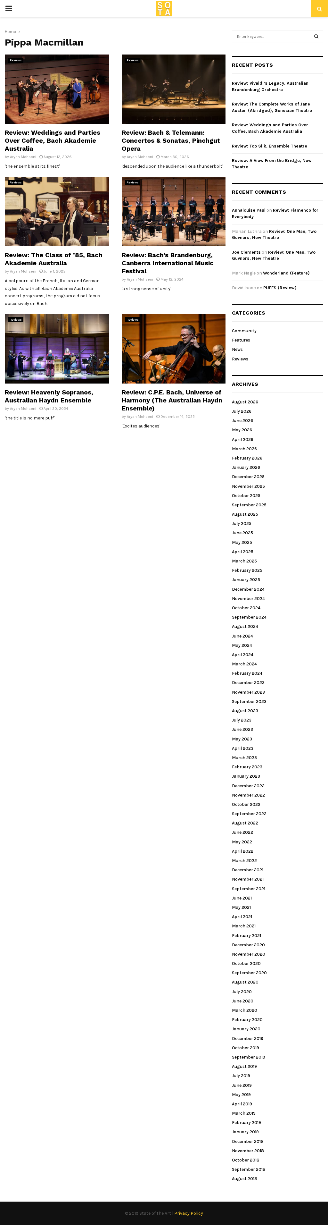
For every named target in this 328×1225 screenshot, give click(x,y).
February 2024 (247, 673)
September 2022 (249, 813)
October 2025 (246, 495)
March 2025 (244, 561)
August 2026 (245, 402)
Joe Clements (246, 252)
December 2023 (248, 682)
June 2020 (242, 1001)
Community (244, 331)
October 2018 (245, 1160)
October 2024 (246, 608)
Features (241, 340)
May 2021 (241, 907)
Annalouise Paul (249, 210)
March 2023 (244, 757)
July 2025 (241, 523)
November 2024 (248, 598)
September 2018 (249, 1169)
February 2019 (246, 1122)
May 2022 (242, 842)
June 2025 (242, 533)
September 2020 (249, 973)
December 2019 (247, 1038)
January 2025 (246, 579)
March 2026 (244, 449)
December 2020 (248, 945)
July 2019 (241, 1075)
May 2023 (242, 739)
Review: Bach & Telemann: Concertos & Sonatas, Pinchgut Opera (171, 140)
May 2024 (242, 645)
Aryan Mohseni (23, 157)
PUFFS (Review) (280, 288)
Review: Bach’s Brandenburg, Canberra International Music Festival (168, 263)
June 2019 (242, 1085)
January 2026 (246, 467)
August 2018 (244, 1178)
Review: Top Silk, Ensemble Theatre (269, 146)
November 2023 (248, 692)
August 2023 (245, 711)
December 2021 (247, 870)
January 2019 (245, 1132)
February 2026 (247, 458)
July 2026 (241, 411)
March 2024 (244, 664)
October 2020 (246, 963)
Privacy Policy (188, 1213)
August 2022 (245, 823)
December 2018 (248, 1141)
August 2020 (245, 982)
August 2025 (245, 514)
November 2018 (248, 1150)
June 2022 (242, 832)
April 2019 (242, 1104)
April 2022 (242, 851)
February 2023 (247, 767)
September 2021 (248, 888)
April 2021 (242, 916)
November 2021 (248, 879)
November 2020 (248, 954)
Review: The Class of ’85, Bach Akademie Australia (53, 259)
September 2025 (249, 505)
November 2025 (248, 486)
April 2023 (242, 748)
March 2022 (244, 860)
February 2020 (247, 1019)
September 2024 (249, 617)
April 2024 (242, 654)
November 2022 (248, 795)
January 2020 (246, 1029)
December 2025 (248, 476)
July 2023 (241, 720)
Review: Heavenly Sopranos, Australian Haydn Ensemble (49, 396)
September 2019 (248, 1057)
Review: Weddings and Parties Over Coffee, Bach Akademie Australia (52, 140)
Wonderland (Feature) (286, 273)
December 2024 (248, 589)
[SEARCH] (316, 36)
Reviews (16, 60)
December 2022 (248, 786)
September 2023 (249, 701)
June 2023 (242, 729)
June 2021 (242, 898)
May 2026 (242, 430)
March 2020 (244, 1010)
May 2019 (241, 1094)
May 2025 (242, 542)
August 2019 (244, 1066)
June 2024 (242, 636)
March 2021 (244, 926)
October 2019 (245, 1048)
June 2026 (242, 420)
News (237, 349)
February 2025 (247, 570)
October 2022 (246, 804)
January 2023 (246, 776)
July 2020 (242, 991)
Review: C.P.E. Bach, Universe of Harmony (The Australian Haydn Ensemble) (172, 400)
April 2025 (242, 551)
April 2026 (242, 439)
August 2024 (245, 626)
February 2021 (246, 935)
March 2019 (244, 1113)
